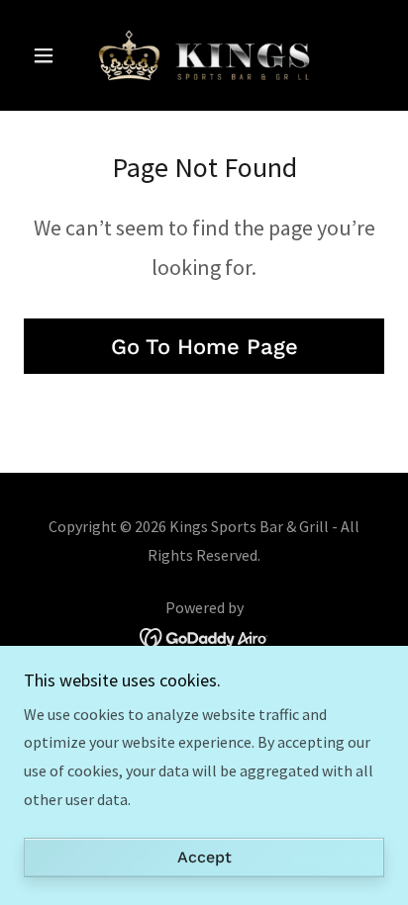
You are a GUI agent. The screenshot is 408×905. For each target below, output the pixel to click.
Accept (204, 858)
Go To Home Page (204, 346)
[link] (204, 55)
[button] (51, 55)
